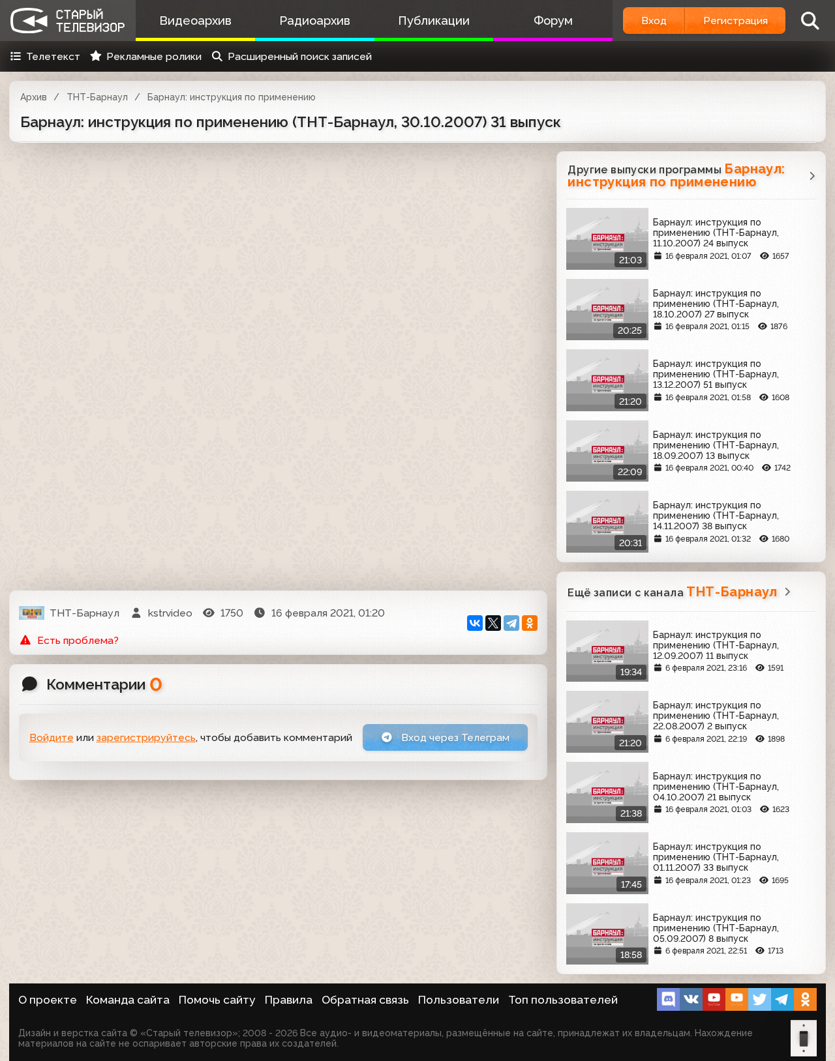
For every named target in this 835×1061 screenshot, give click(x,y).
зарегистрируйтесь (146, 737)
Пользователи (458, 999)
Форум (553, 20)
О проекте (47, 999)
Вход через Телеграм (454, 737)
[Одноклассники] (530, 623)
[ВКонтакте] (475, 623)
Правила (288, 999)
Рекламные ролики (154, 56)
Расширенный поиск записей (300, 56)
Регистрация (735, 20)
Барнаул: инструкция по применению (231, 97)
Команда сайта (128, 999)
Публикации (434, 20)
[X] (493, 623)
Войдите (51, 737)
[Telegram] (511, 623)
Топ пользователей (563, 999)
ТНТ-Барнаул (97, 97)
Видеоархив (195, 20)
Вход (654, 20)
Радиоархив (314, 20)
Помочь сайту (217, 999)
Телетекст (53, 56)
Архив (33, 97)
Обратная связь (365, 999)
